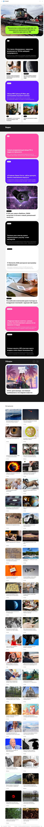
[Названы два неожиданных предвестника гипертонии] (13, 677)
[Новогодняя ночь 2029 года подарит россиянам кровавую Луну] (13, 799)
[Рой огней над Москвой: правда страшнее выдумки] (31, 417)
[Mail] (3, 1)
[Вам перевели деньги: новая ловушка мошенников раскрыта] (31, 625)
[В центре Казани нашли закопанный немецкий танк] (13, 764)
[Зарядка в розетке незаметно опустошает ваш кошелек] (31, 469)
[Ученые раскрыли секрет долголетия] (13, 486)
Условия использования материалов (24, 826)
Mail (1, 826)
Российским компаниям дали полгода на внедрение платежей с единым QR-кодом (22, 302)
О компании (5, 826)
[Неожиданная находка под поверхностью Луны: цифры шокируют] (13, 625)
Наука (25, 116)
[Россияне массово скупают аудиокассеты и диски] (13, 573)
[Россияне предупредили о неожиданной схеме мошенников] (31, 712)
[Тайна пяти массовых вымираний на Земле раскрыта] (13, 469)
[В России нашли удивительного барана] (31, 486)
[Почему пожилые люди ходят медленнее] (31, 591)
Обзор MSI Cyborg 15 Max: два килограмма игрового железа (18, 95)
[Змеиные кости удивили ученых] (13, 521)
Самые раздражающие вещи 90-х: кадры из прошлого (20, 151)
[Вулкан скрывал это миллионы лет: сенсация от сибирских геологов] (13, 781)
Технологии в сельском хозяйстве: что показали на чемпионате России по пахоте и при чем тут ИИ (22, 30)
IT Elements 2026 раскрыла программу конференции (21, 264)
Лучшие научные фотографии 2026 (30, 119)
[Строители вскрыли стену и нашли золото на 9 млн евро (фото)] (13, 591)
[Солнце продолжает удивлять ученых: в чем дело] (13, 712)
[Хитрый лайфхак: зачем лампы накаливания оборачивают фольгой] (31, 573)
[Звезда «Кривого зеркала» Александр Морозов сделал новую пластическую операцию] (13, 660)
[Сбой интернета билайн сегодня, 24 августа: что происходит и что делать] (31, 660)
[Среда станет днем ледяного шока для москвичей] (13, 816)
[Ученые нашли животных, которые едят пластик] (31, 816)
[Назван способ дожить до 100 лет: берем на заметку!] (31, 608)
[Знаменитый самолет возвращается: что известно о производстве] (31, 677)
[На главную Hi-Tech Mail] (6, 1)
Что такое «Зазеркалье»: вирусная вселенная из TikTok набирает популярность (20, 51)
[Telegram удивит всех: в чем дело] (31, 764)
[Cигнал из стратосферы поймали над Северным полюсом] (31, 729)
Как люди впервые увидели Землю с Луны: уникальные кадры (30, 77)
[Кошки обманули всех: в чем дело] (13, 538)
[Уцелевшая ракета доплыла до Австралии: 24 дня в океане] (13, 417)
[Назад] (34, 361)
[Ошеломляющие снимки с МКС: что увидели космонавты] (13, 452)
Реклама (9, 826)
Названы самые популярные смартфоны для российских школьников (12, 77)
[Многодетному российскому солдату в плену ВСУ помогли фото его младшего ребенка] (31, 452)
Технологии (26, 73)
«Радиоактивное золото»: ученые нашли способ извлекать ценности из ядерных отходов (21, 323)
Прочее (9, 161)
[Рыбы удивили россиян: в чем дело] (31, 538)
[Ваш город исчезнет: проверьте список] (31, 504)
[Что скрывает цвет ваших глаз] (13, 434)
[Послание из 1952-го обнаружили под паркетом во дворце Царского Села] (13, 556)
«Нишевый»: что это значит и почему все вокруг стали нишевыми (13, 119)
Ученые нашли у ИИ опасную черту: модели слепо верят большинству (20, 349)
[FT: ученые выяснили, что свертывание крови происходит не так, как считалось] (13, 729)
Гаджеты (8, 73)
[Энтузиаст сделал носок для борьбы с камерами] (31, 643)
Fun (8, 40)
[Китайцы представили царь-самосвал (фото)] (31, 521)
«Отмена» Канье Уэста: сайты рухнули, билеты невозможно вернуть (21, 176)
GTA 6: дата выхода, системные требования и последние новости (19, 392)
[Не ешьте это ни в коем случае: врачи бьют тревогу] (31, 434)
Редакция (15, 826)
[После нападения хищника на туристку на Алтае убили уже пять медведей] (31, 781)
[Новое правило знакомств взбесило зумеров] (13, 643)
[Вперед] (37, 361)
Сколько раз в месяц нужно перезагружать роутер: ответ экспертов (18, 237)
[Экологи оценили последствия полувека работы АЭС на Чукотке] (13, 695)
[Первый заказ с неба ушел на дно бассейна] (31, 556)
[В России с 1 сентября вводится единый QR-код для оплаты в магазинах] (13, 504)
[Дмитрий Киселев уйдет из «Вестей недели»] (13, 747)
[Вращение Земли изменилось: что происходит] (13, 608)
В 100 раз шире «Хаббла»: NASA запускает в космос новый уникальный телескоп (21, 215)
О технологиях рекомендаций (35, 826)
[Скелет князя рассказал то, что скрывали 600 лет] (31, 695)
